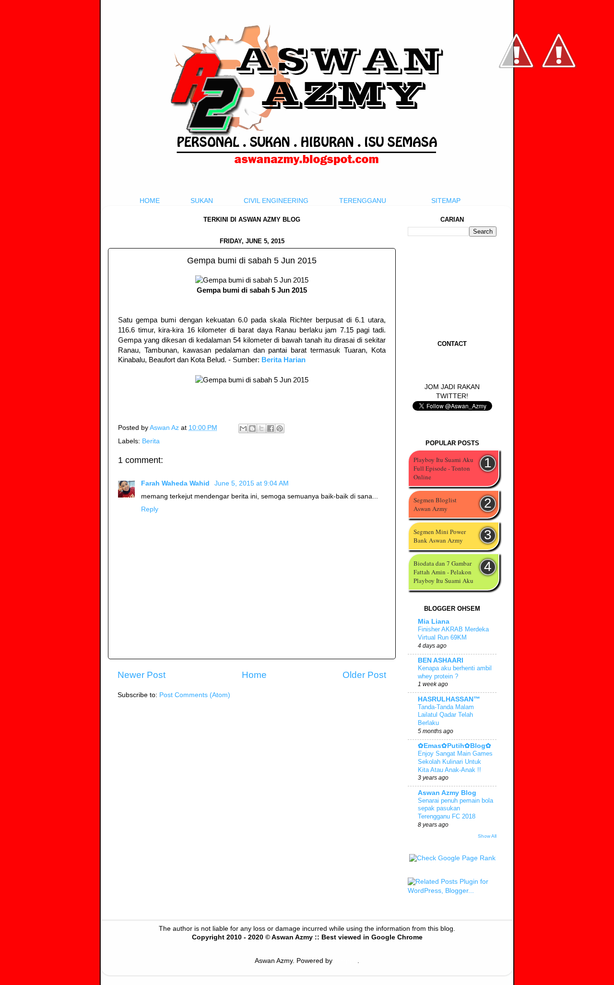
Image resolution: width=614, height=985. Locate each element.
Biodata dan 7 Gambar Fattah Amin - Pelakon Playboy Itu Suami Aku (443, 572)
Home (254, 675)
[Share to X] (261, 428)
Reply (149, 509)
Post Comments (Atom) (194, 695)
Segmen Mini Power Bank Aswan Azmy (439, 536)
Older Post (364, 675)
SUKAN (201, 200)
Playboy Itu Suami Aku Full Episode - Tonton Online (443, 468)
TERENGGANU (362, 200)
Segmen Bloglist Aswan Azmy (435, 504)
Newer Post (141, 675)
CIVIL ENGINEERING (276, 200)
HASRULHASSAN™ (449, 699)
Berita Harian (283, 360)
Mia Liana (433, 621)
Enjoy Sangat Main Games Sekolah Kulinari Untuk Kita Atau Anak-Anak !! (455, 761)
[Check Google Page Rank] (452, 858)
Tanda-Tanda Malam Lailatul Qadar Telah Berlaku (446, 714)
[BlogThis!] (252, 428)
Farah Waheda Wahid (176, 483)
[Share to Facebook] (270, 428)
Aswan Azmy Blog (447, 792)
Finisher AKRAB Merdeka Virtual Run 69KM (453, 633)
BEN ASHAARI (440, 660)
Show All (487, 836)
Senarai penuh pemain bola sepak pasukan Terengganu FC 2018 (455, 808)
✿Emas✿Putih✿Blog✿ (454, 745)
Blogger (345, 960)
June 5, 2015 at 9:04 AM (251, 483)
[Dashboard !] (559, 96)
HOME (150, 200)
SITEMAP (445, 200)
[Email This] (243, 428)
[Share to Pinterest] (279, 428)
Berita (151, 441)
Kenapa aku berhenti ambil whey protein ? (455, 672)
